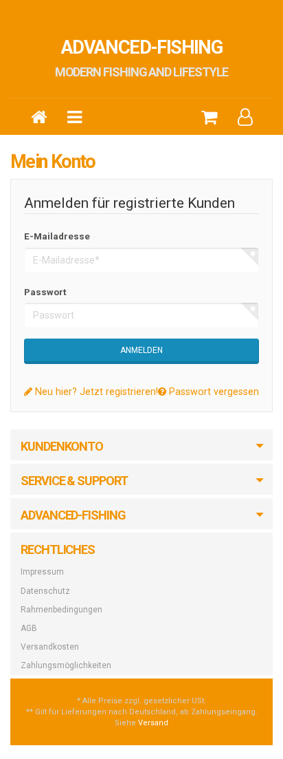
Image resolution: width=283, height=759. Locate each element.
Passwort (45, 292)
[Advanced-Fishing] (39, 115)
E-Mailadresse (57, 236)
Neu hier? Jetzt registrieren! (95, 391)
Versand (153, 722)
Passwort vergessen (212, 391)
